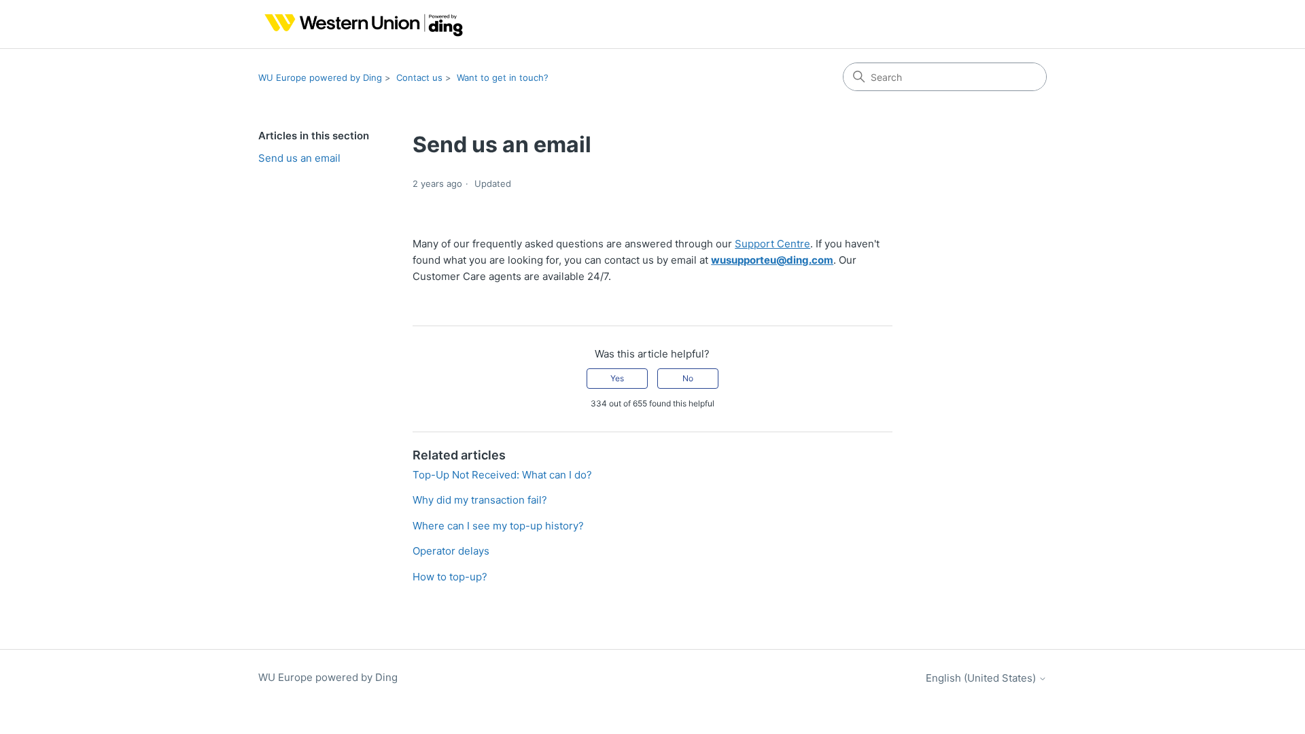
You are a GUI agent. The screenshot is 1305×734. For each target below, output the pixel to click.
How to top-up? (450, 576)
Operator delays (451, 550)
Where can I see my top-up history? (498, 525)
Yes (617, 378)
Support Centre (772, 243)
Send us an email (299, 158)
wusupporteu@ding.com (772, 260)
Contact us (419, 77)
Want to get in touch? (503, 77)
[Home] (360, 24)
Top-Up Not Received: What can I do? (502, 474)
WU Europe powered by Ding (320, 77)
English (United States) (982, 678)
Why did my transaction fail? (480, 499)
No (687, 378)
